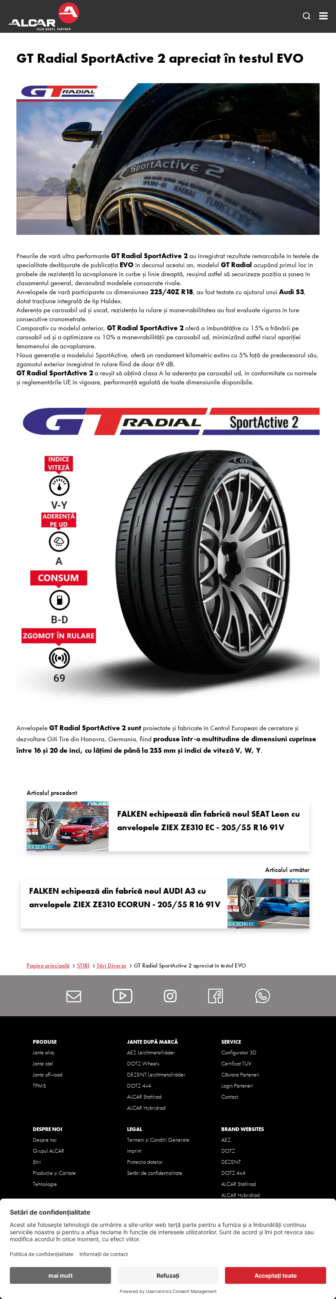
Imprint (134, 1150)
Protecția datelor (145, 1161)
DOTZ (228, 1150)
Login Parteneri (237, 1085)
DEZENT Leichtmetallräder (156, 1074)
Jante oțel (43, 1063)
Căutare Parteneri (240, 1074)
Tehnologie (45, 1184)
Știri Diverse (112, 965)
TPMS (39, 1085)
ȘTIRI (83, 965)
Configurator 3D (239, 1052)
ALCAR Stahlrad (144, 1096)
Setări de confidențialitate (154, 1172)
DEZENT (231, 1161)
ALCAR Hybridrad (146, 1107)
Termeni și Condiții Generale (158, 1139)
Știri (37, 1161)
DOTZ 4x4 (139, 1085)
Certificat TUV (236, 1063)
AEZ (226, 1139)
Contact (229, 1096)
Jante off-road (47, 1074)
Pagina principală (48, 965)
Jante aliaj (43, 1052)
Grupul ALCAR (48, 1150)
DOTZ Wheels (143, 1063)
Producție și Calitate (54, 1172)
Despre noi (45, 1139)
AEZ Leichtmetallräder (151, 1052)
